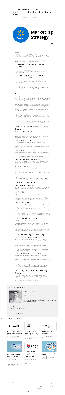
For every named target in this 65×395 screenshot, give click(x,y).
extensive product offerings (26, 55)
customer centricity (27, 70)
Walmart (30, 54)
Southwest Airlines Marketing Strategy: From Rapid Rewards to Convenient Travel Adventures (31, 355)
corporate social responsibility (30, 114)
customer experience (31, 99)
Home (38, 383)
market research (22, 100)
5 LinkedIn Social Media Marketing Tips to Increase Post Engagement (14, 333)
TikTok (51, 384)
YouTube (51, 386)
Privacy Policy (39, 386)
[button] (26, 2)
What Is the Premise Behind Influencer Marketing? (47, 333)
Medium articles (21, 313)
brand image (22, 116)
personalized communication (24, 105)
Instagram (51, 383)
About (38, 384)
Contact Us (39, 388)
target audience (25, 72)
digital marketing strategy (43, 204)
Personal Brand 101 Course (18, 311)
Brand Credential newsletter (21, 308)
